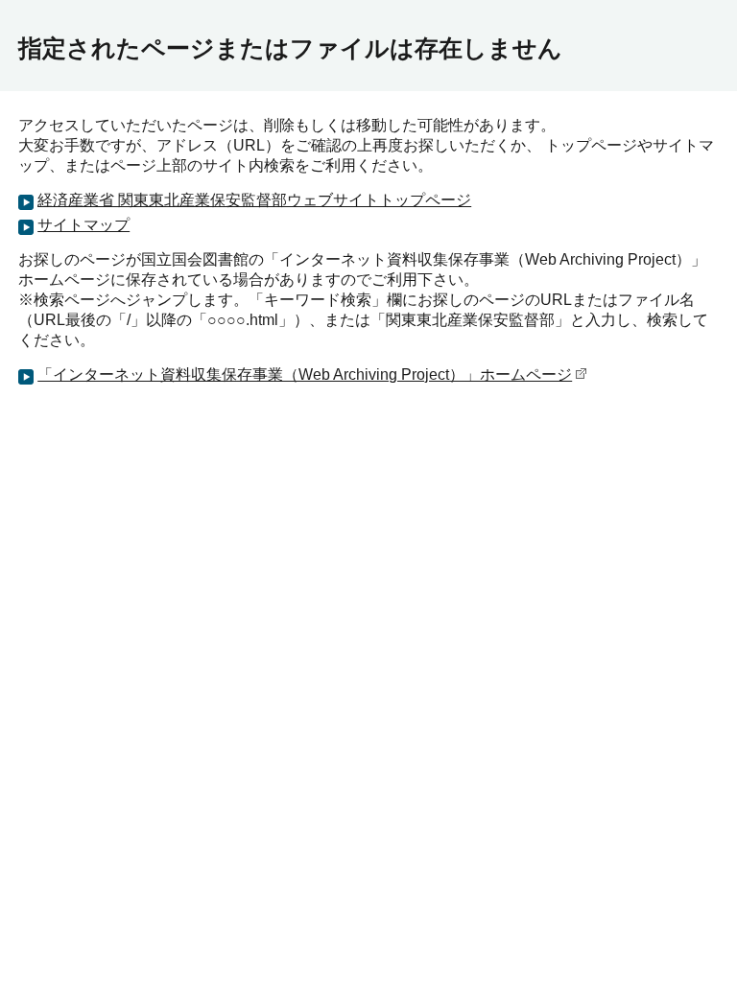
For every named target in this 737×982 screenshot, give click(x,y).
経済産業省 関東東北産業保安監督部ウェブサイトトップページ (254, 200)
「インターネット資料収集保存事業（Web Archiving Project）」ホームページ (304, 374)
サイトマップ (83, 225)
